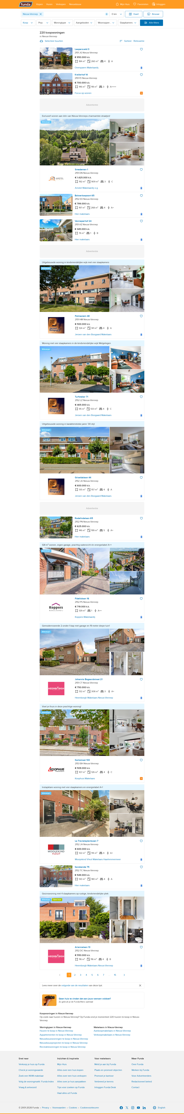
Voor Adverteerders (141, 1075)
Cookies (73, 1107)
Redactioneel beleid (142, 1081)
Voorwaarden (59, 1107)
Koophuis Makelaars (85, 778)
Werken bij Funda (140, 1070)
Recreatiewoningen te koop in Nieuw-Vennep (63, 1046)
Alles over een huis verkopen (72, 1075)
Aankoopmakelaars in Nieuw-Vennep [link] (112, 1030)
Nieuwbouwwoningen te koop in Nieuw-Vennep (64, 1038)
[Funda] (26, 4)
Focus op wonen (83, 93)
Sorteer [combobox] (134, 41)
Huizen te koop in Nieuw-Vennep (56, 1030)
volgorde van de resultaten (74, 985)
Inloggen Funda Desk (105, 1087)
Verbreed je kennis (103, 1081)
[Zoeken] (106, 14)
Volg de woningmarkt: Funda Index (36, 1081)
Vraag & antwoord (28, 1087)
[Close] (40, 14)
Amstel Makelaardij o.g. (86, 188)
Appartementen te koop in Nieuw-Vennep (61, 1034)
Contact (135, 1087)
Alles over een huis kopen (70, 1070)
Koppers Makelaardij (85, 617)
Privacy (45, 1107)
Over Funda (137, 1064)
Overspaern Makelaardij (86, 67)
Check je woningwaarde (31, 1070)
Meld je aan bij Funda (105, 1064)
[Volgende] (124, 975)
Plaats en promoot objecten (108, 1070)
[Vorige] (60, 975)
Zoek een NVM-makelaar (31, 1075)
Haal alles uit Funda (67, 1093)
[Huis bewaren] (141, 49)
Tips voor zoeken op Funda (71, 1087)
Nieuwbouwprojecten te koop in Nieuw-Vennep (64, 1042)
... (109, 975)
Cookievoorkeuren (89, 1107)
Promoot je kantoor (104, 1075)
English (161, 1107)
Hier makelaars (82, 214)
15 (115, 975)
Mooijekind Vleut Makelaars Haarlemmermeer (98, 859)
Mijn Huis (62, 1064)
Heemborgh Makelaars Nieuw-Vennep (94, 697)
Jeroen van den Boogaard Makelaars (93, 334)
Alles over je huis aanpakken (71, 1081)
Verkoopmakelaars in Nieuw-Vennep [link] (112, 1034)
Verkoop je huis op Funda (31, 1064)
